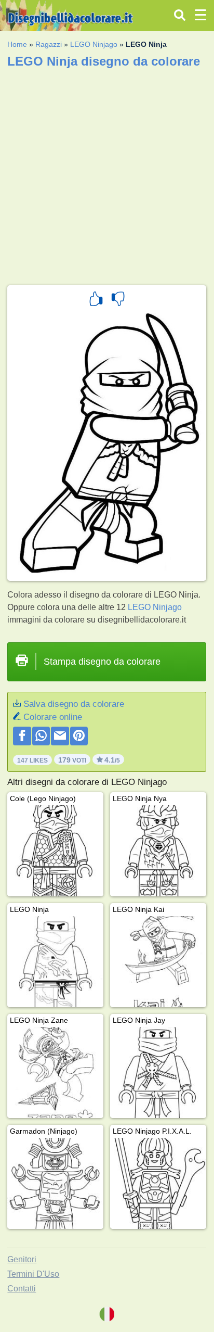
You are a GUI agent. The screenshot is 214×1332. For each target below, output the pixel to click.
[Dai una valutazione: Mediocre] (118, 300)
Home (17, 44)
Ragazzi (48, 44)
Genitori (21, 1259)
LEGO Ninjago (93, 44)
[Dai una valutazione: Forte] (96, 300)
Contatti (21, 1288)
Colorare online (52, 717)
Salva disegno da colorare (73, 704)
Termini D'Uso (33, 1274)
